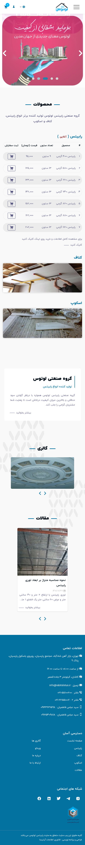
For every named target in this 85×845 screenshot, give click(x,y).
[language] (22, 7)
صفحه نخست (74, 741)
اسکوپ (78, 763)
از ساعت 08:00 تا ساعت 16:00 (62, 669)
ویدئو (38, 748)
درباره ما (36, 755)
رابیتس (78, 748)
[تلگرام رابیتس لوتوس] (68, 798)
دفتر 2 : (66, 700)
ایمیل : (63, 685)
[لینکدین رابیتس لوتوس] (49, 798)
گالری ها (36, 741)
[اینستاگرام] (78, 798)
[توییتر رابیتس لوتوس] (59, 798)
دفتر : (68, 693)
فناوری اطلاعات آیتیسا (49, 839)
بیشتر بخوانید (23, 413)
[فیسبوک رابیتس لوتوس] (39, 798)
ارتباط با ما (35, 763)
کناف (79, 755)
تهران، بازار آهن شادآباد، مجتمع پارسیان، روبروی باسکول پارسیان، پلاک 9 (43, 658)
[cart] (11, 156)
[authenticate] (13, 7)
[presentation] (45, 494)
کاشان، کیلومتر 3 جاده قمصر (63, 677)
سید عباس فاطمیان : (59, 707)
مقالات (78, 770)
